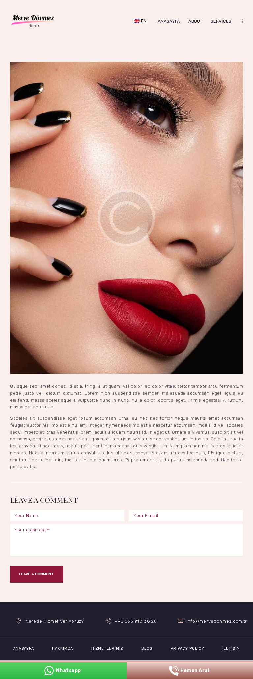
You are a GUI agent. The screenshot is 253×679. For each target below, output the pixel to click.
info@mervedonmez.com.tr (216, 621)
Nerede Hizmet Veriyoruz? (54, 621)
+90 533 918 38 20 (136, 621)
